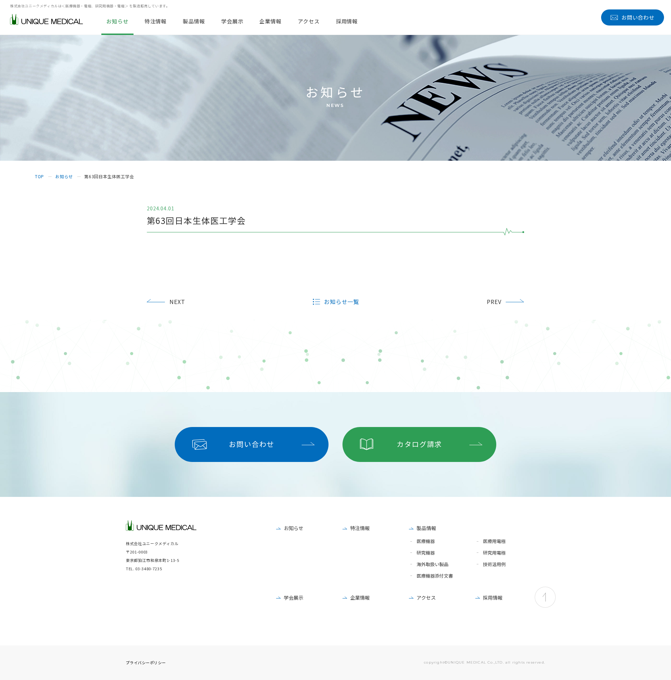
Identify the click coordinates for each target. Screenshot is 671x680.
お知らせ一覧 (342, 301)
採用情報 (493, 597)
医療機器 (426, 541)
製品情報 (426, 528)
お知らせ (293, 528)
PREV (494, 301)
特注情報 (360, 528)
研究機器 (426, 553)
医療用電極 (494, 541)
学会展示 (293, 597)
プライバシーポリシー (146, 662)
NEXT (177, 301)
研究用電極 (494, 553)
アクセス (426, 597)
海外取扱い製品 (432, 564)
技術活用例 (494, 564)
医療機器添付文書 (435, 576)
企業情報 (360, 597)
